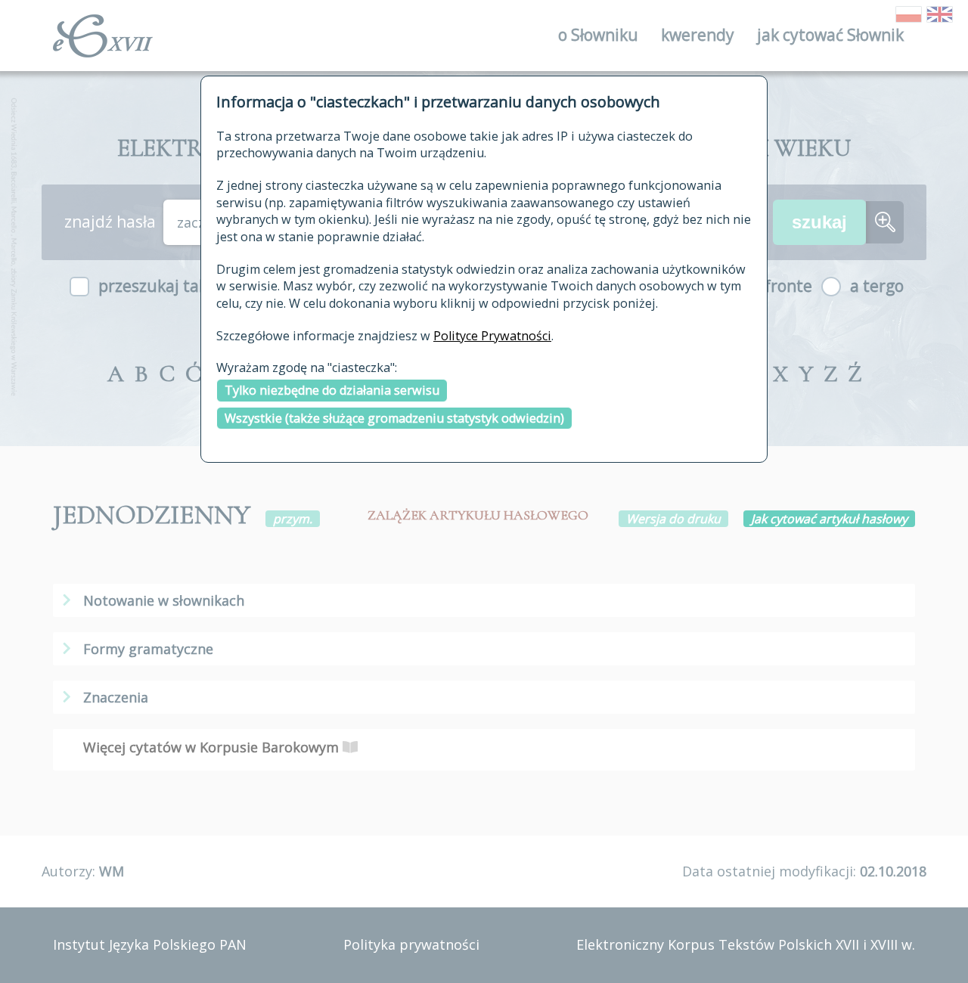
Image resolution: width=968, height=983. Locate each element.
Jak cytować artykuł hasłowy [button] (829, 518)
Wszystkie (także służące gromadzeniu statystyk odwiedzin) (394, 418)
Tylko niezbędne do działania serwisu (332, 390)
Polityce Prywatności (492, 335)
